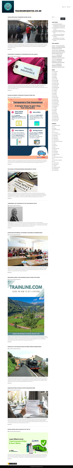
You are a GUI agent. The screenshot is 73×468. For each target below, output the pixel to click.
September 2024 (56, 104)
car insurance (55, 132)
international (55, 152)
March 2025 (55, 96)
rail (53, 158)
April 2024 (55, 112)
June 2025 (55, 91)
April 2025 (55, 94)
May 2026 (54, 75)
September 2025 (56, 87)
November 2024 (56, 101)
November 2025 (56, 84)
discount (54, 144)
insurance (55, 149)
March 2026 (55, 78)
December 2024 (56, 100)
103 (13, 463)
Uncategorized (17, 19)
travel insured (55, 164)
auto (54, 126)
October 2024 (55, 103)
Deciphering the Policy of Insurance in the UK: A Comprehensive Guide (21, 388)
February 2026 (55, 80)
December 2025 (56, 83)
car (53, 131)
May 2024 (55, 110)
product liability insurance (58, 157)
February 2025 (55, 97)
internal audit (55, 151)
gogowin (53, 45)
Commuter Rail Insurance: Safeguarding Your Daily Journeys (19, 17)
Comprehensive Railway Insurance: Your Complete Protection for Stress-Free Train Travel (58, 47)
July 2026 (55, 73)
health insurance (56, 148)
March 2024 (55, 113)
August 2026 (55, 71)
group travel (55, 145)
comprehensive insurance (57, 141)
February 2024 (55, 114)
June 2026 (55, 74)
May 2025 (54, 93)
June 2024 (55, 109)
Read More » (10, 49)
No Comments (11, 19)
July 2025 (55, 90)
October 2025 (55, 86)
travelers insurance (56, 167)
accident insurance (56, 125)
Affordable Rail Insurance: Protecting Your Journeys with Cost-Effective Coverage (58, 52)
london (54, 155)
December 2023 (56, 117)
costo (54, 142)
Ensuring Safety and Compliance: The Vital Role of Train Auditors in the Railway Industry (25, 233)
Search (53, 16)
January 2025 (55, 99)
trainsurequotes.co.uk (28, 11)
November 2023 (56, 119)
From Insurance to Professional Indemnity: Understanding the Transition (22, 169)
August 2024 (55, 106)
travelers (54, 165)
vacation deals (55, 170)
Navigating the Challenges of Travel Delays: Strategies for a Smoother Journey (58, 56)
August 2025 (55, 88)
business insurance (56, 129)
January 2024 (55, 116)
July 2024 (55, 107)
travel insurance (56, 162)
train (54, 161)
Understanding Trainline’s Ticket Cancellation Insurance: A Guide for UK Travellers (24, 277)
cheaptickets (55, 138)
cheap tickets (55, 136)
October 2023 (55, 120)
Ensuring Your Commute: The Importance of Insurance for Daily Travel (21, 95)
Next (15, 463)
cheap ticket (55, 135)
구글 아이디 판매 (55, 50)
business (54, 128)
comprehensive (56, 139)
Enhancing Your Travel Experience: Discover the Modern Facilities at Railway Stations (24, 347)
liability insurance (56, 154)
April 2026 (55, 77)
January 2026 (55, 81)
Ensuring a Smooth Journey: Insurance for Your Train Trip (19, 429)
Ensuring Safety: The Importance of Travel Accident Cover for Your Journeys (23, 54)
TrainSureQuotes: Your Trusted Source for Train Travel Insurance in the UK (22, 203)
